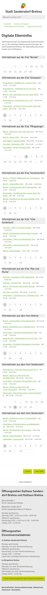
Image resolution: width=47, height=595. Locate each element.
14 (10, 71)
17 (25, 71)
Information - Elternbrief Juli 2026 (16, 245)
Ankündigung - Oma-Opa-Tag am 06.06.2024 (20, 369)
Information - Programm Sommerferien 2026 (20, 332)
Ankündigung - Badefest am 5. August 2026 (20, 83)
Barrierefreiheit (8, 587)
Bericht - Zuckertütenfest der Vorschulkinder (20, 187)
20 (10, 407)
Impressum (6, 590)
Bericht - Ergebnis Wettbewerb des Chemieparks (21, 178)
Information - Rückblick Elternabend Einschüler (21, 344)
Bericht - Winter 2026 (11, 137)
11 (36, 66)
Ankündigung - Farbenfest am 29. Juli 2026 (19, 88)
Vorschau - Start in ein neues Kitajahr (17, 227)
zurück (27, 471)
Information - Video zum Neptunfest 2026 (19, 239)
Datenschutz (38, 587)
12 (42, 66)
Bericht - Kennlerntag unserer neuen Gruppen (20, 233)
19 (5, 407)
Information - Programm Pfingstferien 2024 (19, 381)
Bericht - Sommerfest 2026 (13, 184)
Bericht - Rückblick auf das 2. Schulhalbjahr (20, 418)
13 (5, 71)
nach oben (39, 471)
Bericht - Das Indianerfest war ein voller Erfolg (21, 94)
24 (30, 407)
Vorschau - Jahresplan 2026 (13, 144)
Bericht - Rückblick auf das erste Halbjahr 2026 (21, 199)
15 (15, 71)
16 (20, 71)
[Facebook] (37, 482)
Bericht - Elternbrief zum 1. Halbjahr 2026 (19, 327)
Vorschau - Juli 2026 (10, 292)
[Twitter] (34, 482)
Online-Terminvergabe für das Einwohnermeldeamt (23, 578)
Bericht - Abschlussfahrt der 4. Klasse (17, 430)
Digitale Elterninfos (34, 26)
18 (30, 71)
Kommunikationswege (23, 587)
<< (5, 67)
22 (41, 161)
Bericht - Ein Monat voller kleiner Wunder (19, 286)
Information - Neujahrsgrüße (14, 141)
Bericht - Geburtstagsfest (12, 436)
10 (31, 66)
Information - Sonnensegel (13, 439)
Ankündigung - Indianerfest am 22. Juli (18, 100)
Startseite (7, 24)
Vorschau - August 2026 (12, 283)
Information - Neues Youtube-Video (16, 147)
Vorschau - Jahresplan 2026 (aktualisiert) (18, 277)
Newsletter (16, 590)
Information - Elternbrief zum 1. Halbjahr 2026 (21, 295)
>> (31, 120)
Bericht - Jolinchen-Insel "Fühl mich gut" (18, 131)
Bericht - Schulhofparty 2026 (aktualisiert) (19, 321)
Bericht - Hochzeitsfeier (12, 251)
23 (25, 407)
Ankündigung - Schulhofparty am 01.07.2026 (20, 338)
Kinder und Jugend (21, 24)
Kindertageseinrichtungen (14, 26)
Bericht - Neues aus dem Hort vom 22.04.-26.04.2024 (16, 388)
